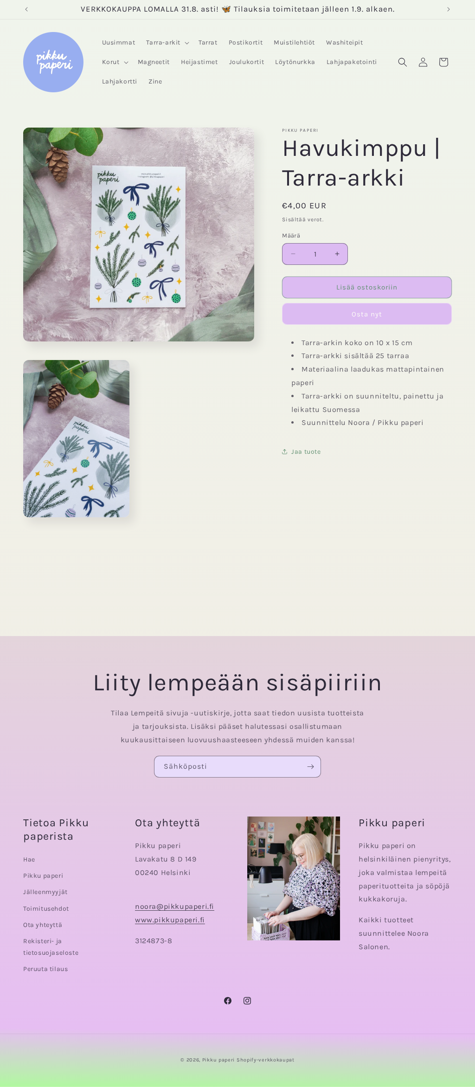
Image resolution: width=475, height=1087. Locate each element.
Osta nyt (367, 314)
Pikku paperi (43, 876)
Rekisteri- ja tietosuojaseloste (50, 947)
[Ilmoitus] (448, 9)
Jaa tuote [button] (306, 452)
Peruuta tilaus (45, 969)
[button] (167, 42)
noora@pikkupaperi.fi (174, 906)
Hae (29, 859)
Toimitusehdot (46, 909)
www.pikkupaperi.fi (170, 919)
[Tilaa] (310, 767)
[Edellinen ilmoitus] (26, 9)
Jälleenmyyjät (45, 892)
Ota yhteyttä (42, 925)
